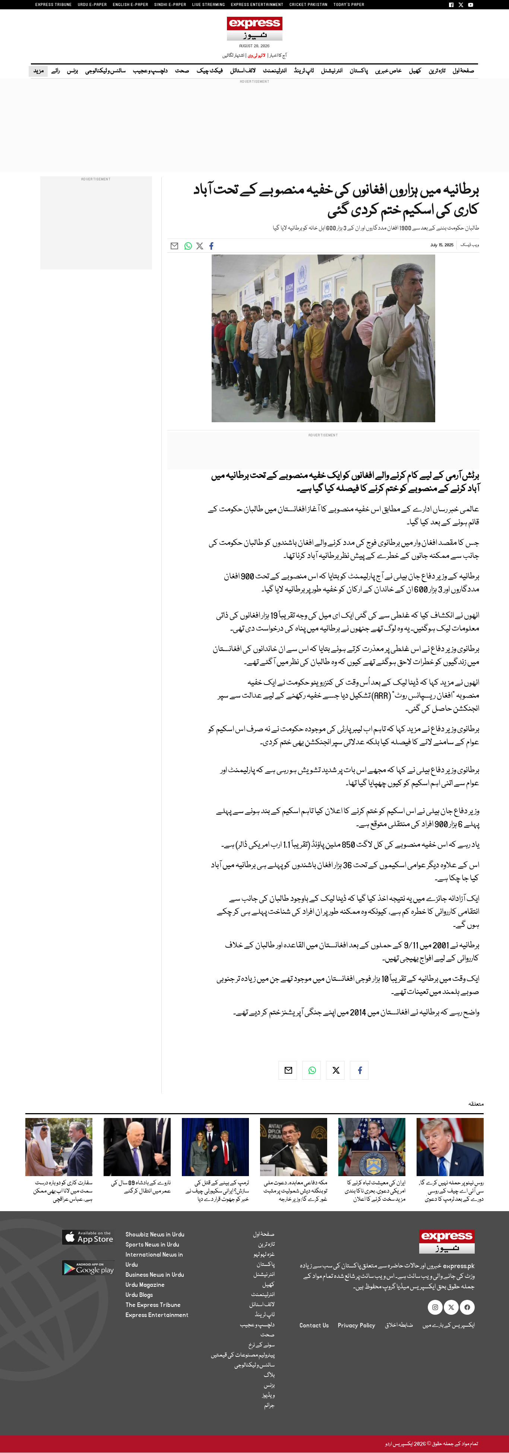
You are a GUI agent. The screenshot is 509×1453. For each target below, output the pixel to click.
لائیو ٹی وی (256, 55)
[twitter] (335, 1070)
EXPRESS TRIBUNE (53, 5)
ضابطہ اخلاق (399, 1325)
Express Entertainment (157, 1315)
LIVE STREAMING (208, 5)
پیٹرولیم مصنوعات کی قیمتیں (243, 1355)
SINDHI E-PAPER (170, 5)
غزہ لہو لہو (264, 1254)
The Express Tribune (153, 1305)
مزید (38, 71)
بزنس (72, 71)
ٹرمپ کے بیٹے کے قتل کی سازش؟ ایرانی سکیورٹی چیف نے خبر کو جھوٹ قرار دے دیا (217, 1191)
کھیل (415, 71)
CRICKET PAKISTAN (309, 5)
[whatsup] (311, 1070)
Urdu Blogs (139, 1295)
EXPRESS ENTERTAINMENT (257, 5)
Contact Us (314, 1325)
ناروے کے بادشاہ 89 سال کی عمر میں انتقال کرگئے (141, 1187)
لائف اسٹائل (243, 71)
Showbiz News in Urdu (155, 1234)
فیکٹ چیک (210, 71)
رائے (55, 71)
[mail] (287, 1070)
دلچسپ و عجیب (150, 71)
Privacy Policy (357, 1325)
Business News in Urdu (155, 1274)
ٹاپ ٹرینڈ (304, 71)
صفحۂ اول (463, 71)
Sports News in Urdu (152, 1244)
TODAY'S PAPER (348, 5)
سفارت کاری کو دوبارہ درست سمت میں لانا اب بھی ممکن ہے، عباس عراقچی (62, 1191)
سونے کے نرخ (262, 1345)
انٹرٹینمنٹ (275, 71)
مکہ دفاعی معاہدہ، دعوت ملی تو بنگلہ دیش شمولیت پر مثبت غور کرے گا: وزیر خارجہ (295, 1191)
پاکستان (359, 71)
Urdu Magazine (145, 1284)
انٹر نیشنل (331, 71)
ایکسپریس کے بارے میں (449, 1325)
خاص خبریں (388, 71)
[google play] (74, 1270)
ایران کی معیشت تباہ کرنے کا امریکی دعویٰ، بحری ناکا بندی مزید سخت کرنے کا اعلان (375, 1191)
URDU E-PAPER (92, 5)
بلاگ (269, 1375)
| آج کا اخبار (276, 55)
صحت (182, 71)
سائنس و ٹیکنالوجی (105, 71)
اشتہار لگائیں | (234, 55)
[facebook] (359, 1070)
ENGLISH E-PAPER (130, 5)
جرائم (269, 1405)
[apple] (74, 1240)
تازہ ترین (437, 71)
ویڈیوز (268, 1395)
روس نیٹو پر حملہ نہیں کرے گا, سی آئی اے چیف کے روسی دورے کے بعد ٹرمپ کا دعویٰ (451, 1191)
